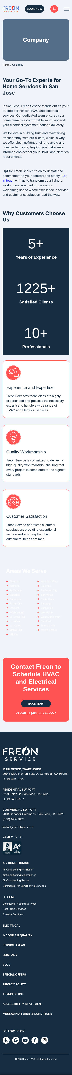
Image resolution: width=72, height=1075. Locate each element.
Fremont (14, 607)
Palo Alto (46, 585)
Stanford (46, 621)
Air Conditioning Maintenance (19, 874)
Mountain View (49, 581)
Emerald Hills (48, 625)
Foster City (16, 603)
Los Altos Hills (17, 616)
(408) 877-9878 (13, 819)
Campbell (15, 594)
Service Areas (14, 945)
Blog (6, 964)
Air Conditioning (16, 863)
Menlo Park (16, 629)
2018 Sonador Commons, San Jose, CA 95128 (33, 814)
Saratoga (46, 603)
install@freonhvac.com (18, 827)
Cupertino (15, 599)
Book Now (34, 8)
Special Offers (14, 974)
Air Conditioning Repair (16, 880)
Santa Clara (47, 599)
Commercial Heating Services (20, 903)
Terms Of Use (13, 994)
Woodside (47, 612)
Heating (9, 897)
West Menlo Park (50, 616)
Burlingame (16, 590)
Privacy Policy (14, 984)
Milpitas (14, 634)
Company (10, 955)
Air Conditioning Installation (18, 869)
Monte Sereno (49, 629)
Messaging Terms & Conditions (27, 1013)
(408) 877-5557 (54, 9)
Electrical (11, 925)
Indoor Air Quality (18, 935)
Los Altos (15, 621)
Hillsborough (17, 612)
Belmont (14, 585)
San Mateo (47, 594)
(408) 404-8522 (13, 779)
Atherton (14, 581)
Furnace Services (13, 914)
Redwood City (49, 590)
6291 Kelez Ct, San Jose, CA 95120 (26, 794)
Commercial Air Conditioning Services (24, 885)
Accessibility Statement (23, 1003)
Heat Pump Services (14, 908)
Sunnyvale (47, 607)
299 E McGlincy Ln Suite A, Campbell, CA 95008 (35, 773)
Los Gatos (15, 625)
